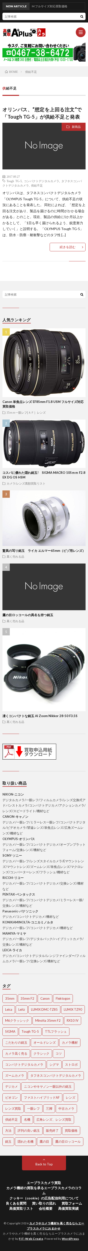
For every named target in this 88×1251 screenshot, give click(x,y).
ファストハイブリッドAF (42, 1097)
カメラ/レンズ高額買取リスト (26, 483)
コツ (58, 1053)
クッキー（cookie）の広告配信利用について (44, 1198)
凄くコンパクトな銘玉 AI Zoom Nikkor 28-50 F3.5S (39, 716)
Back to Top (44, 1164)
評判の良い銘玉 (29, 1130)
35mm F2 (27, 998)
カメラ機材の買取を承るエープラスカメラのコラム (44, 1190)
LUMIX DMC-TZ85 (44, 1009)
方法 (8, 1130)
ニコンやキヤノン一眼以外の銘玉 (48, 1086)
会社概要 (46, 1208)
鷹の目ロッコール (68, 1141)
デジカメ (11, 1086)
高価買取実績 (68, 1208)
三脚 (49, 1108)
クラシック (41, 1053)
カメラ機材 (70, 1042)
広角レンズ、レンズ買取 (53, 1119)
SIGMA (10, 1031)
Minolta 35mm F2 (48, 1020)
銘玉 (8, 1141)
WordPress (70, 1238)
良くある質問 (16, 1203)
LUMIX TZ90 (73, 1009)
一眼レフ (33, 1108)
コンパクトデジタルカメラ (41, 180)
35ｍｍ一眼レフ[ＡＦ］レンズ (26, 412)
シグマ (54, 1064)
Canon (45, 998)
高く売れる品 (15, 556)
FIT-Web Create (31, 1238)
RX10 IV (72, 1020)
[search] (82, 16)
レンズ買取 (13, 1108)
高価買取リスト (21, 1208)
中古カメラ (66, 1108)
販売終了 (52, 1130)
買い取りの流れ (44, 1203)
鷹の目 (44, 1141)
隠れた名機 (25, 1141)
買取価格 (71, 1130)
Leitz (21, 1009)
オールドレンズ (44, 1042)
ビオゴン (11, 1097)
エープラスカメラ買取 (44, 1183)
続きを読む (68, 247)
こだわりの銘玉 (16, 1042)
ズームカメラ (14, 1075)
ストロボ (71, 1064)
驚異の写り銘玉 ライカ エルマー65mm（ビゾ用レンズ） (44, 551)
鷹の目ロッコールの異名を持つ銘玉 (27, 615)
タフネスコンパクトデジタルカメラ (55, 1075)
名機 (27, 1119)
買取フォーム (72, 1203)
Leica (8, 1009)
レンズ (70, 1097)
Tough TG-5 (14, 180)
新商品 (76, 127)
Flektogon (63, 998)
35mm (9, 998)
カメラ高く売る (16, 1053)
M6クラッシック (17, 1020)
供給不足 (37, 185)
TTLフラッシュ (56, 1031)
